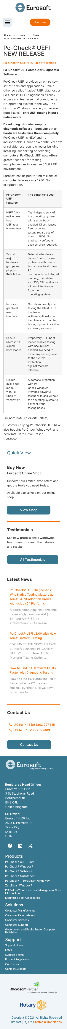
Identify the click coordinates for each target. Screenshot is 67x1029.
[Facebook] (10, 845)
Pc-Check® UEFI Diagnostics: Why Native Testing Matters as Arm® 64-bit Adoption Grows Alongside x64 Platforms (31, 596)
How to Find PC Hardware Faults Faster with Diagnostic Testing (33, 670)
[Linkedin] (20, 845)
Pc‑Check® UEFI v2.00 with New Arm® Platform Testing (33, 636)
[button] (7, 22)
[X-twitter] (30, 845)
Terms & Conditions (48, 1022)
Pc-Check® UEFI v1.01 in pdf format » (29, 63)
